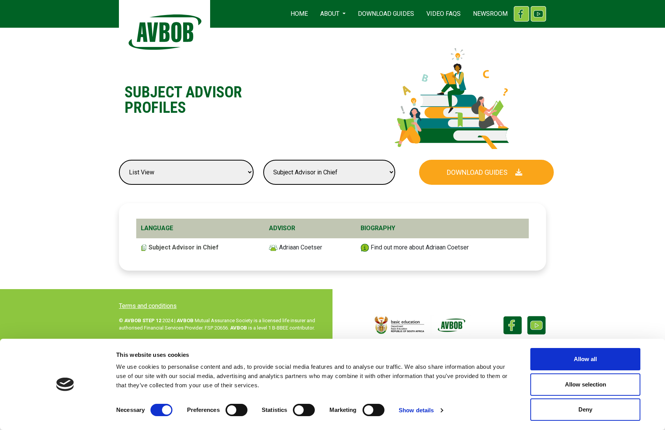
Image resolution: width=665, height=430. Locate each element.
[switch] (236, 410)
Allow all (585, 359)
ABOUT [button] (330, 13)
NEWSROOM (490, 13)
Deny (585, 409)
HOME (299, 13)
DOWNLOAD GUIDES (386, 13)
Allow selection (585, 384)
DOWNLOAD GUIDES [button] (478, 172)
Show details (416, 410)
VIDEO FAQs (443, 13)
